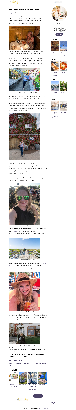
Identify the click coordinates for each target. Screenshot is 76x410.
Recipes (31, 2)
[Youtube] (58, 2)
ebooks (42, 2)
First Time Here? (53, 401)
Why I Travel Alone (16, 360)
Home (47, 2)
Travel (37, 2)
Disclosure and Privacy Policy (45, 408)
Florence (16, 231)
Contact (53, 402)
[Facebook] (55, 2)
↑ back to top (38, 395)
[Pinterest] (61, 2)
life (12, 5)
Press (53, 403)
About (26, 2)
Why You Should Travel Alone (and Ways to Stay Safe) (27, 364)
